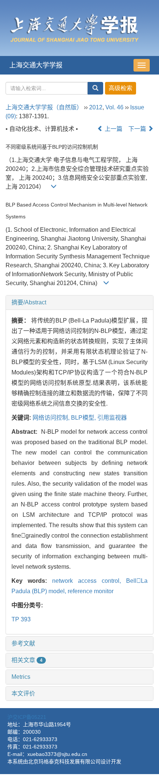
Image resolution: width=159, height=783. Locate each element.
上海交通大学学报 (35, 65)
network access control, (89, 581)
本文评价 (23, 693)
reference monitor (91, 591)
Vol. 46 (114, 107)
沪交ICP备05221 (26, 717)
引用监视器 (112, 417)
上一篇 (112, 129)
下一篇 (138, 129)
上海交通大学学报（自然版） (44, 107)
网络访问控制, (52, 417)
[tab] (79, 302)
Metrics (20, 677)
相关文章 (27, 660)
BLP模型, (84, 417)
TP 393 (21, 619)
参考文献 (23, 643)
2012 (95, 107)
